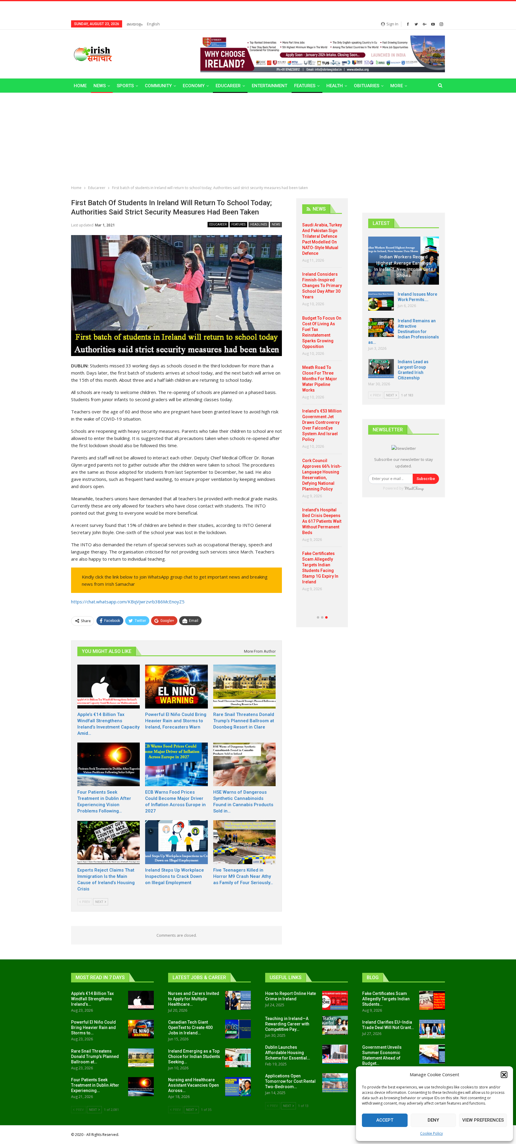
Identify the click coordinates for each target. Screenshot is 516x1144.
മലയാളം (134, 24)
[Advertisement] (258, 138)
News (99, 85)
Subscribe (426, 478)
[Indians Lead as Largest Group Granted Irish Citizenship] (381, 368)
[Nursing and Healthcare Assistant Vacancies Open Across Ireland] (238, 1086)
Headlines (258, 224)
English (153, 24)
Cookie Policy (431, 1133)
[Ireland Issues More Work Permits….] (381, 301)
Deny (433, 1120)
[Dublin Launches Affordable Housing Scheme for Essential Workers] (335, 1054)
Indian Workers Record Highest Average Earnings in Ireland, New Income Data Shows (403, 266)
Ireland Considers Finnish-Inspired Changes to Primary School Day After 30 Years (322, 285)
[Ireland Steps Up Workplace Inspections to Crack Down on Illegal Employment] (176, 842)
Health (334, 85)
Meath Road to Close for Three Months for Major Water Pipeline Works (319, 378)
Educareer (228, 85)
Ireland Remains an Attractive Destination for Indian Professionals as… (403, 331)
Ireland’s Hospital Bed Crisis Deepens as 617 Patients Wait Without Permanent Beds (321, 521)
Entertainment (269, 85)
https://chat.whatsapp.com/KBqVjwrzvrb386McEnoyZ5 (128, 602)
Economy (194, 85)
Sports (125, 85)
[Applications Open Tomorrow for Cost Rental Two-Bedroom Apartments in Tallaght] (335, 1082)
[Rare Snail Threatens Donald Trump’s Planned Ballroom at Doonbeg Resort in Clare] (244, 687)
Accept (384, 1120)
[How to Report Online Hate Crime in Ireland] (335, 1000)
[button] (504, 1075)
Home (80, 85)
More (396, 85)
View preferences (483, 1120)
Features (304, 85)
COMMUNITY (158, 85)
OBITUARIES (366, 85)
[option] (322, 409)
